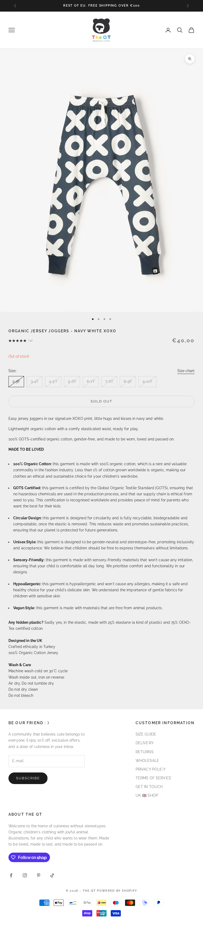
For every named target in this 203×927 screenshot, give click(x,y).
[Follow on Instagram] (24, 875)
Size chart (186, 371)
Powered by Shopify (117, 890)
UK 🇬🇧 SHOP (147, 795)
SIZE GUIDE (146, 734)
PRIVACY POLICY (150, 769)
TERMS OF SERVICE (154, 778)
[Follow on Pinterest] (38, 875)
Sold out (101, 401)
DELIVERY (145, 743)
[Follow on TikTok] (52, 875)
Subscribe (28, 778)
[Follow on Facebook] (11, 875)
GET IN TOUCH (149, 787)
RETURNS (145, 752)
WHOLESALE (147, 760)
